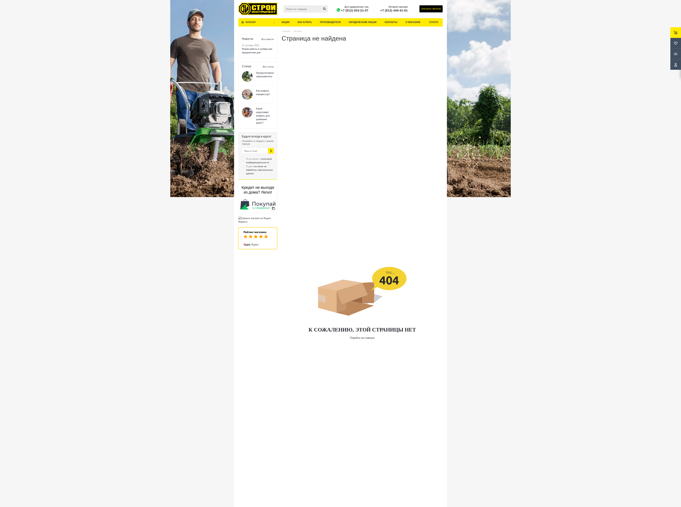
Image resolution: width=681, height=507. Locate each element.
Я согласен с (259, 161)
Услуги (433, 22)
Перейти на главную (362, 337)
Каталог (251, 22)
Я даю (259, 170)
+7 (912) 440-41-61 (394, 10)
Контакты (391, 22)
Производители (330, 22)
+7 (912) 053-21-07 (354, 10)
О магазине (413, 22)
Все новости (267, 39)
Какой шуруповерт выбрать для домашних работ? (263, 115)
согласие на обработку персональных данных (259, 170)
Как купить (305, 22)
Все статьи (268, 67)
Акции (285, 22)
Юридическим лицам (363, 22)
